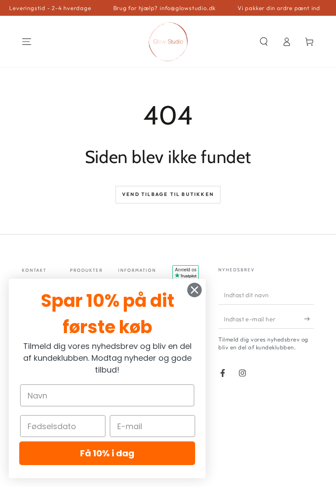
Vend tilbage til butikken (168, 194)
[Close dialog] (194, 290)
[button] (263, 41)
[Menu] (26, 41)
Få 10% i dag (107, 453)
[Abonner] (309, 318)
